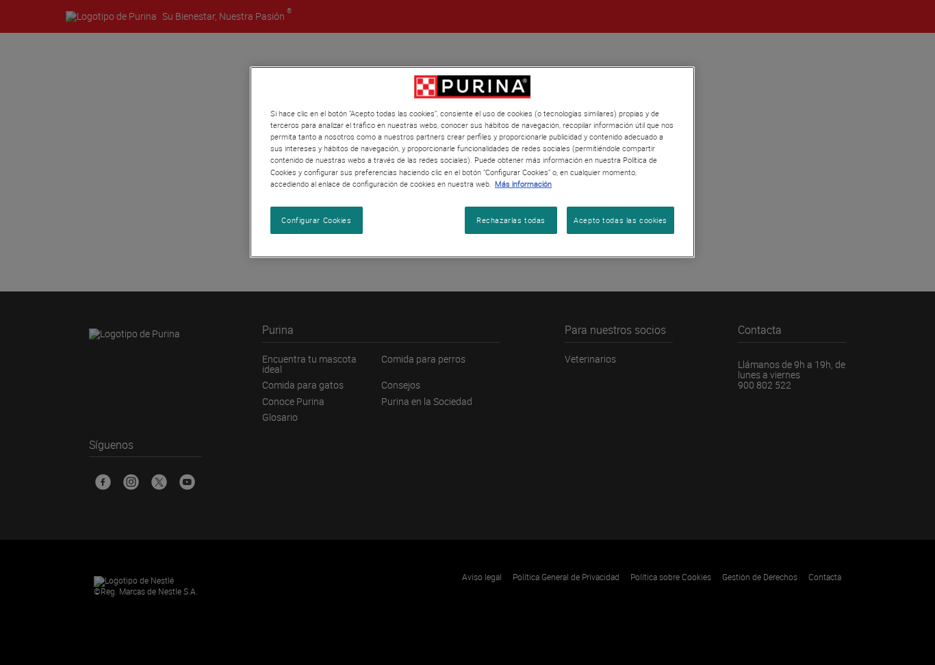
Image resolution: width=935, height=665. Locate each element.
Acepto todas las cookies (620, 220)
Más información (523, 184)
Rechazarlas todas (511, 220)
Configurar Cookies (316, 220)
